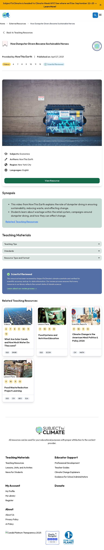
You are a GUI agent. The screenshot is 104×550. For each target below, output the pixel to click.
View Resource (52, 180)
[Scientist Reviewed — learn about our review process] (97, 46)
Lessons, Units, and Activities (18, 467)
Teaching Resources (14, 463)
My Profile (10, 491)
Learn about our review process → (22, 288)
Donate (59, 485)
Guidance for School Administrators (71, 476)
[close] (100, 4)
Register (9, 500)
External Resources (17, 23)
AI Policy (9, 524)
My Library (10, 495)
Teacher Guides (62, 467)
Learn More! (50, 6)
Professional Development (67, 463)
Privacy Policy (11, 519)
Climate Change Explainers (67, 472)
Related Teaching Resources (22, 221)
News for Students (14, 472)
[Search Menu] (95, 15)
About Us (9, 514)
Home (2, 23)
